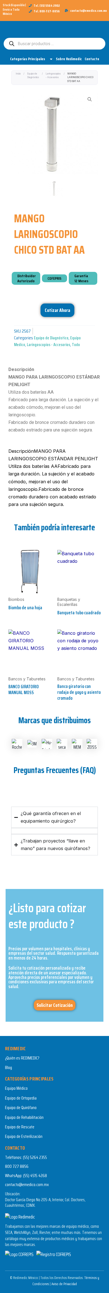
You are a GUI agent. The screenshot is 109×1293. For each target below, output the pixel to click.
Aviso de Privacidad (64, 1284)
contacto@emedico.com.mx (27, 1184)
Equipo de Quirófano (21, 1107)
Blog (8, 1067)
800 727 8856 (17, 1166)
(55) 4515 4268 (35, 1175)
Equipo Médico (16, 1088)
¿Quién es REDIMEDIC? (22, 1057)
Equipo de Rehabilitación (24, 1117)
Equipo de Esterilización (23, 1136)
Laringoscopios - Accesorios (53, 75)
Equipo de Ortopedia (21, 1097)
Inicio (18, 73)
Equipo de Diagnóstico (33, 75)
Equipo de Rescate (19, 1126)
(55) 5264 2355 (35, 1157)
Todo (76, 344)
